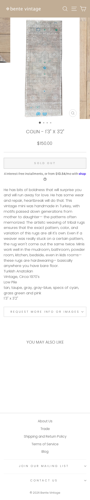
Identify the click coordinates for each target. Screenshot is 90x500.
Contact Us (44, 480)
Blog (45, 451)
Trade (45, 428)
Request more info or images (44, 312)
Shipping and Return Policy (45, 436)
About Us (45, 421)
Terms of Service (45, 444)
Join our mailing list (44, 466)
